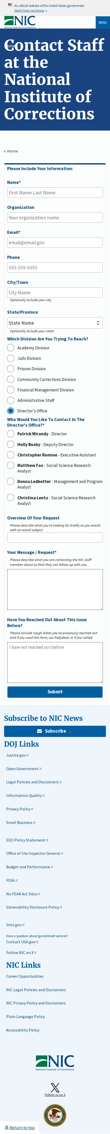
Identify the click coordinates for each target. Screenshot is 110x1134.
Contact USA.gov (20, 941)
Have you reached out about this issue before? (47, 622)
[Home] (20, 27)
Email (12, 232)
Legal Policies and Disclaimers (32, 781)
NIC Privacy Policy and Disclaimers (36, 1002)
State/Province (22, 312)
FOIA (10, 880)
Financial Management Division (45, 390)
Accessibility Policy (22, 1030)
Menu (103, 22)
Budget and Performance (28, 866)
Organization (20, 207)
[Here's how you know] (55, 8)
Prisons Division (31, 369)
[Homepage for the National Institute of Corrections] (55, 1069)
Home (9, 46)
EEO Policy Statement (25, 840)
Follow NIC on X (20, 952)
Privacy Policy (18, 808)
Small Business (19, 822)
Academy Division (33, 348)
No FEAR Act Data (21, 893)
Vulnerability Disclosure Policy (32, 907)
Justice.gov (16, 755)
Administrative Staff (35, 400)
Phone (13, 257)
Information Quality (24, 795)
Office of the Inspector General (33, 853)
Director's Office (32, 411)
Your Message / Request (30, 552)
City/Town (17, 282)
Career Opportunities (24, 976)
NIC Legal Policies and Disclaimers (36, 989)
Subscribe (55, 731)
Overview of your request (33, 518)
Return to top (22, 1127)
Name (13, 182)
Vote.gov (13, 924)
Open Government (22, 768)
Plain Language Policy (25, 1016)
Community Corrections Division (46, 379)
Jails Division (29, 358)
